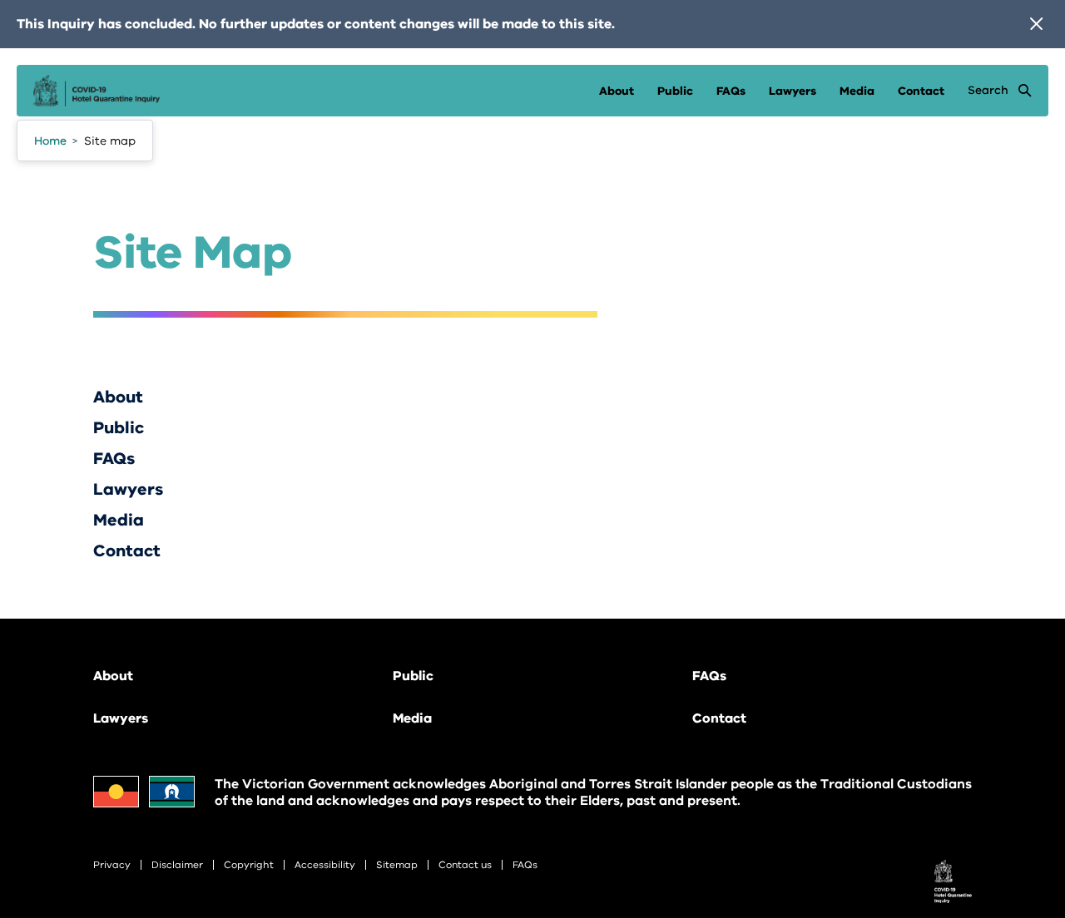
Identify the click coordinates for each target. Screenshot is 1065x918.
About (616, 91)
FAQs (731, 91)
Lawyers (792, 91)
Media (857, 91)
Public (675, 91)
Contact (921, 91)
